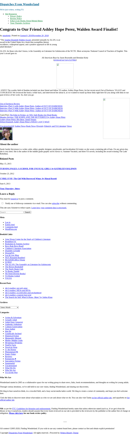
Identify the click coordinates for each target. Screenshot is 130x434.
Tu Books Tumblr (12, 271)
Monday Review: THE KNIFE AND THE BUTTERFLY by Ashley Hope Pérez (32, 117)
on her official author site (102, 398)
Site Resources (11, 14)
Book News (31, 126)
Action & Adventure (13, 317)
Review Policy (16, 18)
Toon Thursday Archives (20, 23)
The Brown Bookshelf (14, 267)
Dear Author (10, 329)
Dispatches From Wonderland (19, 4)
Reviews (8, 356)
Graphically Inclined (13, 333)
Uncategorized (6, 126)
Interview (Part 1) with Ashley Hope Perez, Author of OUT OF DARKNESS (31, 106)
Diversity (40, 126)
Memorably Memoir (13, 338)
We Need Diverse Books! (15, 274)
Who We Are (10, 370)
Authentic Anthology (13, 324)
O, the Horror (10, 349)
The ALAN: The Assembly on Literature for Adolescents (28, 264)
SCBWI (8, 262)
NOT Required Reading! (15, 258)
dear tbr (8, 331)
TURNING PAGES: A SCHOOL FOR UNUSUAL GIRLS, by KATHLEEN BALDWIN (38, 169)
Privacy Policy (16, 16)
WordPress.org (11, 229)
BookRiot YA (10, 241)
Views (69, 126)
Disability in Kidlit (12, 251)
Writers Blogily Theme (69, 433)
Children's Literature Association (18, 248)
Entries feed (10, 225)
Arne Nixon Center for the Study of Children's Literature (28, 239)
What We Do (10, 368)
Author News (20, 126)
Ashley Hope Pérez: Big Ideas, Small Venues (18, 119)
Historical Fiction (12, 336)
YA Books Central (12, 276)
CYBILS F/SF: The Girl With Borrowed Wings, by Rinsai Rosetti (28, 178)
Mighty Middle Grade (14, 340)
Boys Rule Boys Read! (14, 246)
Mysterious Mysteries (13, 343)
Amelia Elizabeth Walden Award (17, 40)
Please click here (16, 413)
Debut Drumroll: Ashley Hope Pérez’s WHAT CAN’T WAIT (25, 122)
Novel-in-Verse (11, 347)
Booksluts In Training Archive (17, 244)
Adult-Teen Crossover (14, 322)
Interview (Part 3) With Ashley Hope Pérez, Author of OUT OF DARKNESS (31, 111)
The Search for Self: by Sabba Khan (28, 297)
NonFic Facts (10, 345)
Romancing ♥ (10, 359)
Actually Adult (11, 320)
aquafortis (6, 35)
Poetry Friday (10, 354)
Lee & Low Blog (12, 255)
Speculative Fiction (12, 361)
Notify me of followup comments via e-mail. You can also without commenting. (41, 203)
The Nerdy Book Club (14, 269)
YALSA (8, 278)
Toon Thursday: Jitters (10, 189)
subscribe (55, 203)
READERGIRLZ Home (15, 260)
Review (10, 104)
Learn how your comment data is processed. (49, 208)
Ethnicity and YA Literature (55, 126)
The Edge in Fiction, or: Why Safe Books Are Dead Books (33, 115)
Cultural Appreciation (13, 327)
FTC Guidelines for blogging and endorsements (31, 409)
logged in (14, 199)
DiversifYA (9, 253)
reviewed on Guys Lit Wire (65, 60)
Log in (7, 222)
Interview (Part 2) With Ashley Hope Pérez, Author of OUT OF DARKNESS (31, 108)
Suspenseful (10, 363)
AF (13, 126)
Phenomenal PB (11, 352)
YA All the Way (11, 372)
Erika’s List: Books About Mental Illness (26, 21)
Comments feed (11, 227)
